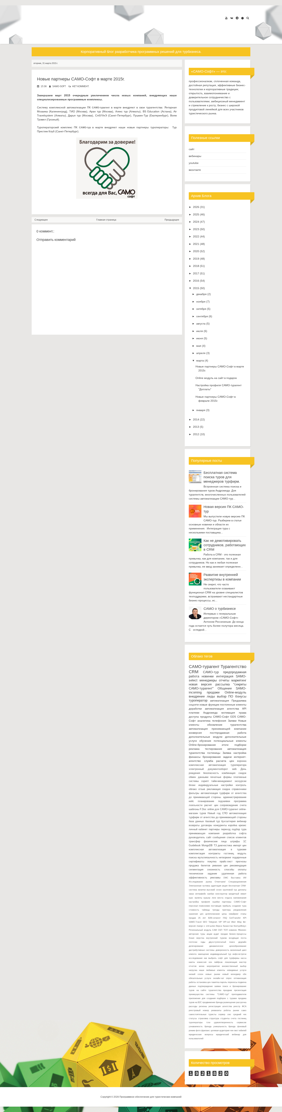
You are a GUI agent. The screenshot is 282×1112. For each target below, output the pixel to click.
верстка (200, 938)
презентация (240, 990)
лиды (211, 696)
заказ (191, 894)
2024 (196, 221)
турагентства (238, 724)
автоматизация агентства (222, 708)
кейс (191, 801)
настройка (239, 752)
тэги (208, 1022)
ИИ (244, 878)
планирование (206, 801)
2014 (196, 419)
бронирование (212, 756)
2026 (196, 206)
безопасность (211, 773)
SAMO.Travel (195, 922)
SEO (205, 922)
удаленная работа (234, 873)
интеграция (224, 676)
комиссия (201, 962)
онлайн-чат (218, 978)
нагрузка (193, 970)
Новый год (214, 813)
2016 (196, 280)
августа (200, 323)
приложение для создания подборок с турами (213, 998)
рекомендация (238, 865)
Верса (219, 926)
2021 (196, 243)
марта (200, 360)
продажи (213, 692)
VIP (220, 922)
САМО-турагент (204, 666)
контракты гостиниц (221, 853)
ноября (200, 301)
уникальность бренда (224, 1026)
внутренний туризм (216, 938)
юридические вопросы (201, 1034)
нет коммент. (80, 86)
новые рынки (212, 974)
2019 (196, 258)
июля (199, 331)
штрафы (235, 841)
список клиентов (237, 837)
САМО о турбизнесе (220, 609)
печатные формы (221, 777)
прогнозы (241, 861)
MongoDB (207, 845)
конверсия (195, 732)
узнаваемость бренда (200, 1026)
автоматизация (219, 700)
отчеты (224, 680)
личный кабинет (198, 829)
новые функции (209, 704)
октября (201, 308)
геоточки (193, 942)
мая (198, 345)
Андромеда (210, 712)
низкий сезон (196, 974)
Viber (233, 922)
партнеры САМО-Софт (234, 902)
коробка (232, 825)
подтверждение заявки (209, 986)
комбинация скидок (234, 773)
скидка (226, 789)
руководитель (197, 837)
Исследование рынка (200, 882)
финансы (194, 756)
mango (200, 926)
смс (229, 1014)
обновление (214, 724)
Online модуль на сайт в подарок (216, 377)
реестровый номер (199, 1010)
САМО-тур (211, 672)
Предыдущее (172, 219)
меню (201, 966)
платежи (194, 712)
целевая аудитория (220, 1030)
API (244, 708)
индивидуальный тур (220, 954)
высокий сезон (214, 890)
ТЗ (215, 845)
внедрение (197, 696)
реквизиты (216, 1010)
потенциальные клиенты (230, 740)
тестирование (213, 748)
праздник (227, 990)
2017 (196, 273)
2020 (196, 251)
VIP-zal (226, 922)
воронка (241, 761)
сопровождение (229, 805)
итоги (225, 744)
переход (226, 829)
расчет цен (211, 805)
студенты (225, 1018)
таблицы (206, 910)
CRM (193, 671)
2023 (196, 229)
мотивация (228, 712)
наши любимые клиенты (212, 970)
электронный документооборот (208, 769)
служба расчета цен (219, 760)
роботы (227, 1010)
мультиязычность (208, 857)
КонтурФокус (240, 926)
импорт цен (239, 845)
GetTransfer (235, 918)
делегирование (196, 946)
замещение (203, 954)
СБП (220, 930)
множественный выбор (234, 966)
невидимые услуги (236, 970)
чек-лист (234, 1030)
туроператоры (196, 1022)
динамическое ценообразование (227, 946)
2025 (196, 214)
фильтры (194, 793)
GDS (233, 716)
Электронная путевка (199, 886)
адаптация (216, 886)
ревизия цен (220, 865)
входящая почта (237, 938)
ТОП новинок (230, 930)
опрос (229, 978)
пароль (223, 982)
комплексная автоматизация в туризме (217, 849)
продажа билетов (199, 865)
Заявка (227, 752)
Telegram (213, 922)
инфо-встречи (239, 954)
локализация (231, 962)
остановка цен (204, 982)
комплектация (197, 853)
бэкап (191, 938)
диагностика (225, 845)
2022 (196, 236)
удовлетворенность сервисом (230, 1022)
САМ (214, 930)
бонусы (240, 696)
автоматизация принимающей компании (217, 728)
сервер (221, 1014)
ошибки (216, 902)
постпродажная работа (228, 732)
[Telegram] (237, 18)
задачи (227, 756)
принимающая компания (204, 833)
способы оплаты (235, 869)
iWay (239, 922)
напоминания (239, 898)
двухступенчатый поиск (222, 942)
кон (210, 962)
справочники (239, 789)
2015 (196, 288)
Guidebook (195, 845)
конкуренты (220, 825)
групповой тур (230, 890)
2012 (196, 434)
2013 (196, 426)
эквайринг (233, 914)
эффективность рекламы (204, 877)
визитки (202, 890)
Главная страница (106, 219)
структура (214, 1018)
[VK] (231, 18)
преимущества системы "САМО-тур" (209, 994)
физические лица (215, 841)
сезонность (213, 869)
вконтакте (195, 169)
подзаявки (224, 801)
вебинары (195, 156)
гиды (203, 942)
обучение (205, 740)
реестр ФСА (239, 1006)
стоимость (194, 910)
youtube (194, 162)
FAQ (225, 918)
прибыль (227, 906)
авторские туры (197, 934)
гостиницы (213, 752)
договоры (206, 825)
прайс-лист (226, 861)
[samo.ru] (242, 18)
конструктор (221, 894)
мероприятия (213, 966)
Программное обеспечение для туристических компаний (150, 1097)
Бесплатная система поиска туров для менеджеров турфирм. (222, 477)
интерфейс (200, 894)
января (200, 410)
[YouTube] (226, 18)
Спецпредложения (237, 882)
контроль (241, 785)
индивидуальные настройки (215, 785)
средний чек (239, 1014)
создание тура (239, 906)
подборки (240, 744)
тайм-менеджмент (221, 781)
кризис (242, 825)
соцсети (194, 704)
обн (244, 974)
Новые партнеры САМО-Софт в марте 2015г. (81, 79)
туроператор (198, 700)
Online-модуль (235, 692)
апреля (200, 353)
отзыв (201, 789)
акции (209, 934)
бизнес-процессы (237, 934)
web (234, 769)
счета (243, 805)
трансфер (194, 841)
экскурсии (240, 781)
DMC (225, 878)
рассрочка (241, 1002)
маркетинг (238, 680)
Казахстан (228, 926)
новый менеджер (231, 974)
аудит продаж (221, 934)
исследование (196, 958)
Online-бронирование (202, 744)
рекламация (214, 789)
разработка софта (234, 833)
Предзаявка (239, 700)
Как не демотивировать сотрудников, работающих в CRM (225, 545)
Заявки (232, 720)
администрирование (234, 797)
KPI (244, 918)
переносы (232, 982)
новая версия (200, 684)
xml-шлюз (210, 926)
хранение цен (196, 914)
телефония (219, 720)
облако (193, 789)
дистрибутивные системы (201, 950)
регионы (203, 1006)
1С (244, 841)
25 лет (202, 918)
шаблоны (194, 809)
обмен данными (198, 777)
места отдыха (224, 898)
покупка (211, 861)
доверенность (222, 950)
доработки (195, 708)
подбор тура (239, 829)
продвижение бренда (212, 1002)
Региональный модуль (200, 930)
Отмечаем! (220, 882)
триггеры (226, 910)
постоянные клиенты (233, 704)
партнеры (214, 829)
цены (224, 914)
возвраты (194, 825)
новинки (208, 676)
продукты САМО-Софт (214, 716)
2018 (196, 265)
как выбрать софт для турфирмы (221, 958)
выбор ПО (225, 696)
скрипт (205, 781)
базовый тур (212, 821)
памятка (215, 982)
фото (198, 1030)
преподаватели (239, 994)
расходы (193, 1006)
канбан (210, 894)
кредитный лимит (237, 894)
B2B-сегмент (214, 918)
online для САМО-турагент (222, 809)
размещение (229, 1002)
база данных (196, 821)
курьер (207, 898)
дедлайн (242, 942)
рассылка (222, 684)
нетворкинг (225, 857)
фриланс (205, 1030)
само (243, 1010)
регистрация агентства (220, 1006)
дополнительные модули (205, 736)
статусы (193, 1018)
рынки (236, 1010)
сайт (191, 149)
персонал (193, 906)
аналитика (203, 720)
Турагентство (233, 666)
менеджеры (208, 680)
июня (199, 338)
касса (243, 958)
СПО (225, 813)
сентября (202, 316)
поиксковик (204, 906)
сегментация (196, 869)
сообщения (219, 837)
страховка (203, 1018)
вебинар (241, 821)
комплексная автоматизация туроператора (217, 765)
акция (225, 886)
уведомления (239, 910)
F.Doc (203, 809)
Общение (225, 688)
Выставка (235, 878)
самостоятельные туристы (202, 1014)
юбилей (242, 1030)
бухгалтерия (228, 821)
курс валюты (195, 898)
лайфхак (218, 962)
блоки (192, 785)
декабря (201, 294)
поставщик (216, 906)
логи (214, 898)
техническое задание (203, 873)
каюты (192, 962)
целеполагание (212, 914)
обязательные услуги (200, 978)
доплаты (242, 890)
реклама (194, 748)
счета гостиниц (238, 1018)
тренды (215, 910)
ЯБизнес (242, 930)
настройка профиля (199, 902)
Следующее (41, 219)
